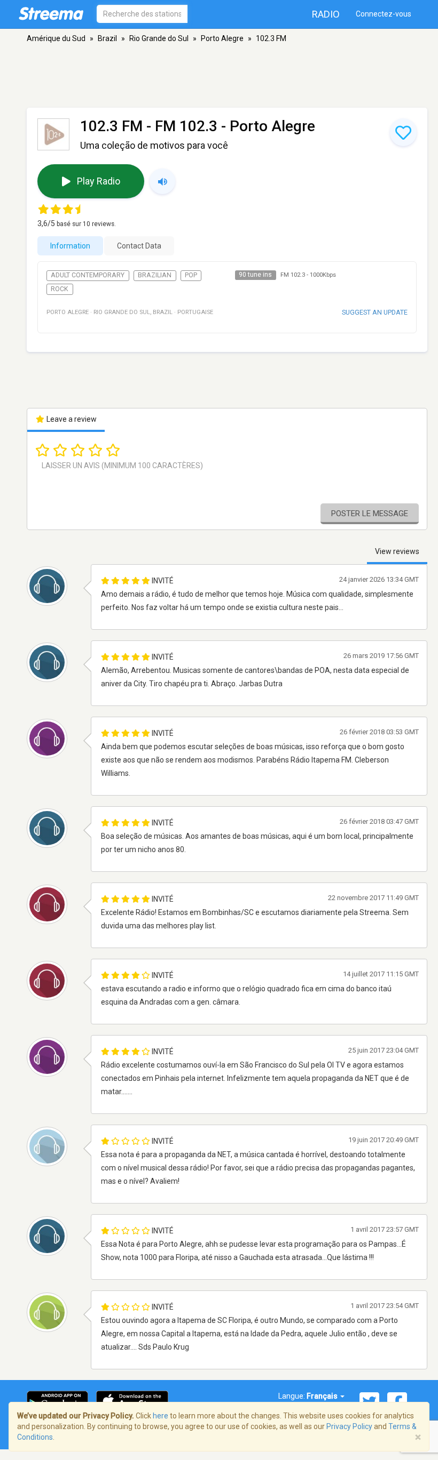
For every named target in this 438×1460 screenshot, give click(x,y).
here (160, 1415)
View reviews (397, 551)
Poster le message (369, 513)
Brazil (107, 38)
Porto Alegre (222, 38)
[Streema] (51, 13)
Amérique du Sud (56, 38)
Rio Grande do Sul (159, 38)
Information (70, 246)
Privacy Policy (349, 1426)
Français (323, 1396)
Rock (59, 289)
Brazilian (154, 275)
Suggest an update (375, 312)
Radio (326, 14)
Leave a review (71, 419)
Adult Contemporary (87, 275)
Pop (191, 275)
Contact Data (139, 246)
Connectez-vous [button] (383, 14)
